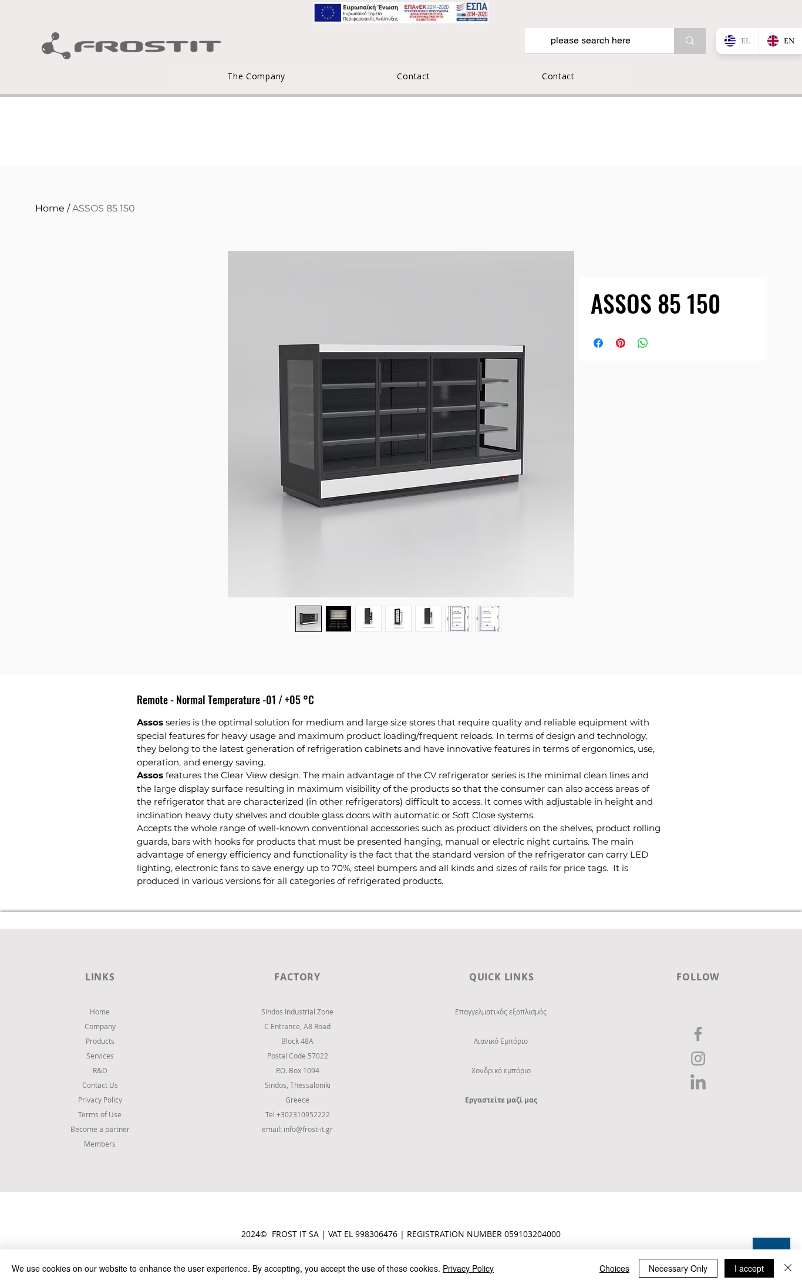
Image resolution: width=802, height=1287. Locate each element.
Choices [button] (614, 1268)
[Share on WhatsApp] (643, 343)
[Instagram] (698, 1058)
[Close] (788, 1268)
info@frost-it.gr (308, 1129)
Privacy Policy (468, 1268)
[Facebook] (698, 1033)
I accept (749, 1268)
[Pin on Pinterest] (621, 343)
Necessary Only (678, 1268)
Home (50, 208)
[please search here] (690, 40)
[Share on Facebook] (598, 343)
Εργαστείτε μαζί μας (501, 1100)
